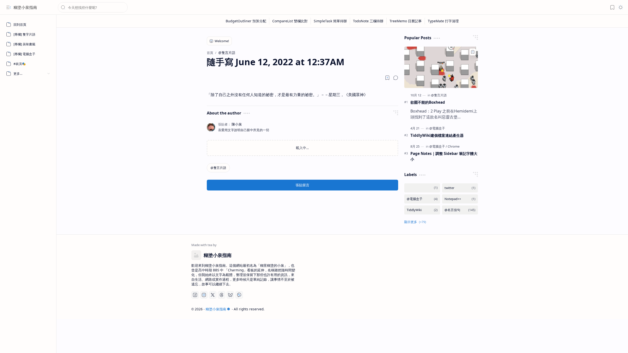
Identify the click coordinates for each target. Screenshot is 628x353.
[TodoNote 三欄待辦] (368, 21)
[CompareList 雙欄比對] (290, 21)
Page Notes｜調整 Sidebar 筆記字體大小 (443, 156)
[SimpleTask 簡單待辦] (330, 21)
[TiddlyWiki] (422, 209)
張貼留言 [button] (302, 185)
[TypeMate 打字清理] (443, 21)
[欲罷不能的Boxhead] (441, 67)
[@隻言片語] (218, 167)
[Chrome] (453, 146)
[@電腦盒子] (437, 128)
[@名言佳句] (460, 209)
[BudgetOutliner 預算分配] (246, 21)
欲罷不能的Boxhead (427, 102)
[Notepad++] (460, 198)
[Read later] (387, 77)
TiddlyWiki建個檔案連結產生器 (437, 135)
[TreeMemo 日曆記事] (406, 21)
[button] (8, 7)
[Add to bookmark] (473, 52)
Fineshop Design (479, 309)
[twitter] (460, 187)
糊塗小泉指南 (25, 7)
